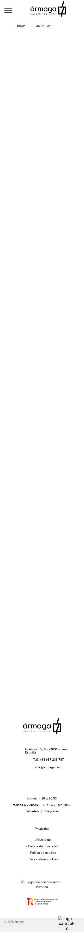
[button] (63, 26)
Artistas (43, 26)
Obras (20, 26)
